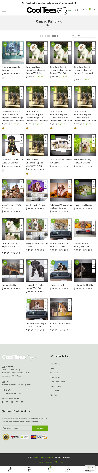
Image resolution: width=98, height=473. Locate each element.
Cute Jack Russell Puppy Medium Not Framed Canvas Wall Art (84, 72)
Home (49, 25)
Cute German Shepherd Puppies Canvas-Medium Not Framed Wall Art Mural (61, 116)
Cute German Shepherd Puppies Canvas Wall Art (34, 162)
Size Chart (54, 390)
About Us (54, 372)
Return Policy (55, 386)
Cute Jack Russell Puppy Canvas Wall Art (11, 246)
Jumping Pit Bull (9, 285)
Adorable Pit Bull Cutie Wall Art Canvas (61, 206)
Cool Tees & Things (44, 457)
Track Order (55, 364)
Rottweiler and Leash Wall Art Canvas (12, 161)
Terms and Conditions (59, 381)
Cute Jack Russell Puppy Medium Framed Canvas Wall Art (60, 70)
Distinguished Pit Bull (84, 285)
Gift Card (53, 395)
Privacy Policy (55, 377)
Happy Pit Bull (57, 285)
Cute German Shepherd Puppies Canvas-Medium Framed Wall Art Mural (85, 116)
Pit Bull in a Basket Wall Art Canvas (59, 245)
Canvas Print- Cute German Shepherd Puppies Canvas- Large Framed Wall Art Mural (13, 116)
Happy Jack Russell (83, 204)
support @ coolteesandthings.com (16, 384)
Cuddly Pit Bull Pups (35, 204)
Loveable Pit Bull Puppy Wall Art (82, 245)
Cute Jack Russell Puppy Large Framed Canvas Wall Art (35, 70)
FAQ (52, 368)
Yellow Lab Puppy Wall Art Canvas (82, 161)
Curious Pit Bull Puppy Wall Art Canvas (36, 325)
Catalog (49, 462)
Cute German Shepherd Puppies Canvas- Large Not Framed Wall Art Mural (37, 116)
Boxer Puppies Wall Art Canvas (11, 206)
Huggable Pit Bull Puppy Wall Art (34, 287)
